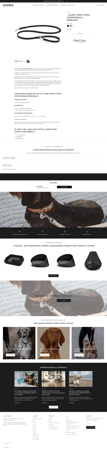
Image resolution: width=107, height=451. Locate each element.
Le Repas (34, 424)
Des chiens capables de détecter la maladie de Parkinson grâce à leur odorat (25, 393)
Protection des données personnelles (73, 426)
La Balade (34, 428)
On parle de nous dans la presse (54, 422)
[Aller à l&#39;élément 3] (24, 61)
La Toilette (34, 433)
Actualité (16, 388)
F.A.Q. (67, 418)
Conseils (71, 388)
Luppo (28, 83)
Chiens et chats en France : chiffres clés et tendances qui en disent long (53, 393)
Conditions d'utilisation (70, 432)
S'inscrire (90, 427)
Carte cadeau (50, 424)
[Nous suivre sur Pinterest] (10, 443)
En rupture (80, 33)
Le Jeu (34, 430)
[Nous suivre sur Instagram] (6, 443)
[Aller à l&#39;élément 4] (28, 61)
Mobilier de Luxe (36, 437)
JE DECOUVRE (53, 275)
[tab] (9, 158)
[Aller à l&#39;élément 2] (20, 61)
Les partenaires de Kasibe (53, 426)
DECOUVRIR (53, 407)
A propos (50, 418)
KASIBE (68, 12)
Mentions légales (69, 420)
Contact (67, 430)
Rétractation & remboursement (71, 428)
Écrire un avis (64, 187)
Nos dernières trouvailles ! (37, 418)
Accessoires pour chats (38, 5)
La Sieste (34, 426)
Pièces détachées (36, 439)
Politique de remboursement (71, 434)
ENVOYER (64, 300)
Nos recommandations (52, 428)
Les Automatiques (36, 435)
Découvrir (10, 355)
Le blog (49, 420)
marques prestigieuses (20, 422)
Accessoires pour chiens (52, 5)
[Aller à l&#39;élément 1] (16, 61)
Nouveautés (63, 5)
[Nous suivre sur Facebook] (3, 443)
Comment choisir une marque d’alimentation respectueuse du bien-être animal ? (79, 393)
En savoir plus (17, 402)
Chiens (34, 422)
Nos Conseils (71, 5)
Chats (34, 420)
